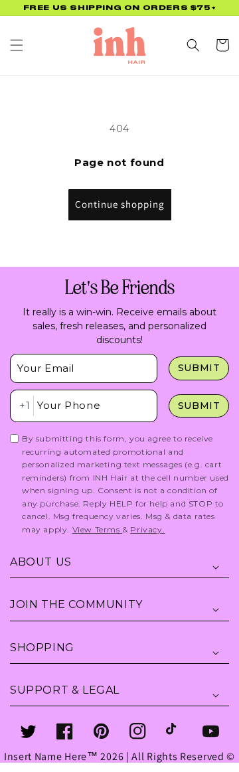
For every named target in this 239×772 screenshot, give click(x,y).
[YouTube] (210, 731)
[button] (16, 45)
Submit (199, 368)
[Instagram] (137, 731)
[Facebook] (64, 731)
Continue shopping (120, 204)
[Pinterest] (101, 731)
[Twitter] (28, 731)
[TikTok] (174, 731)
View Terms (97, 529)
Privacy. (147, 529)
